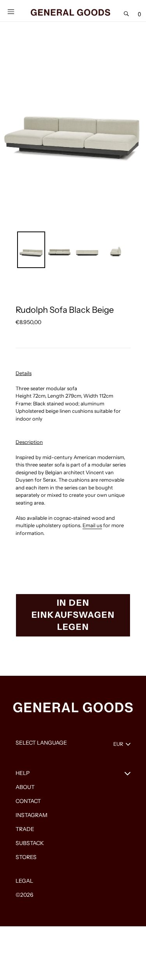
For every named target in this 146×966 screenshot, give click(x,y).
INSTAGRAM (31, 815)
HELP (23, 773)
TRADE (25, 829)
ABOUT (25, 787)
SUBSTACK (30, 843)
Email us (92, 525)
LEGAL (24, 880)
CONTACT (28, 801)
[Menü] (11, 11)
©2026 (24, 894)
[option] (31, 250)
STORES (26, 857)
